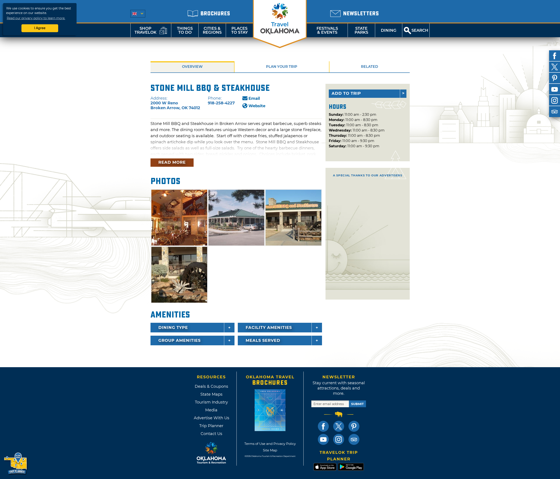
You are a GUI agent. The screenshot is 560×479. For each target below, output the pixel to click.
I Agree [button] (40, 28)
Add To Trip (346, 93)
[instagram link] (338, 439)
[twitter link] (338, 426)
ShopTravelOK (145, 30)
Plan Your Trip (281, 67)
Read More (172, 162)
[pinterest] (554, 78)
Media (211, 410)
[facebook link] (323, 426)
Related (369, 67)
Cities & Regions (212, 30)
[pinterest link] (353, 426)
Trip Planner (211, 425)
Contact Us (211, 433)
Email (254, 98)
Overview (192, 67)
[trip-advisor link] (353, 439)
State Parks (361, 30)
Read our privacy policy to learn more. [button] (36, 18)
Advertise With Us (211, 418)
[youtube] (554, 89)
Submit (357, 404)
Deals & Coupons (211, 386)
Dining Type (173, 327)
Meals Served (263, 340)
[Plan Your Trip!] (15, 463)
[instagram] (554, 100)
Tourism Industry (211, 402)
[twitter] (554, 66)
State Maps (211, 394)
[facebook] (554, 55)
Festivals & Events (327, 30)
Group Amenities (179, 340)
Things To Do (185, 30)
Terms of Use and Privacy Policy (270, 444)
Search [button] (419, 30)
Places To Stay (239, 30)
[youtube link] (323, 439)
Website (256, 106)
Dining (388, 30)
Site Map (270, 450)
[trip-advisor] (554, 111)
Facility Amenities (269, 327)
